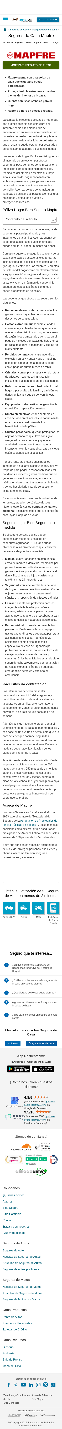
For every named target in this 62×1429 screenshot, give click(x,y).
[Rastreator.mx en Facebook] (8, 1385)
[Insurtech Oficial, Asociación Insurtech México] (54, 1159)
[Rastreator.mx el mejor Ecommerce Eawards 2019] (13, 1159)
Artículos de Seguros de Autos (22, 1263)
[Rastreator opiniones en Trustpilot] (36, 1160)
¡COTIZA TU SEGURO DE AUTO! (31, 65)
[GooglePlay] (18, 1068)
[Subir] (55, 1422)
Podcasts (9, 1353)
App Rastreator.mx (31, 1056)
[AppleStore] (43, 1069)
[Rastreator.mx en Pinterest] (45, 1384)
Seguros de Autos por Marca (21, 1269)
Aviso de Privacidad (42, 1395)
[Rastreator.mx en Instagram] (38, 1385)
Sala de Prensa (12, 1359)
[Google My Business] (14, 1102)
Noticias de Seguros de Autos (22, 1256)
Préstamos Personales (17, 1323)
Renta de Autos (12, 1317)
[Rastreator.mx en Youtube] (23, 1384)
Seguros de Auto (13, 1250)
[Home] (5, 29)
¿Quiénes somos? (14, 1195)
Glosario (8, 1347)
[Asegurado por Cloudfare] (21, 1147)
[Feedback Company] (14, 1117)
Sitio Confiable (12, 1214)
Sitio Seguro (10, 1207)
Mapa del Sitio (12, 1366)
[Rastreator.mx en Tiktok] (53, 1384)
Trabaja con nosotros (16, 1226)
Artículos (13, 1043)
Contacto (8, 1220)
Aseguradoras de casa (41, 1043)
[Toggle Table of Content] (52, 220)
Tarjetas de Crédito (15, 1329)
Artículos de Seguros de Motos (22, 1293)
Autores (8, 1201)
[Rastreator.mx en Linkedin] (31, 1384)
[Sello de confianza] (42, 1147)
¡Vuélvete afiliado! (14, 1232)
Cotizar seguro (48, 20)
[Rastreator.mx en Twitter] (15, 1384)
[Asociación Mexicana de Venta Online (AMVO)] (31, 1171)
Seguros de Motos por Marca (21, 1299)
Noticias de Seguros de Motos (22, 1286)
